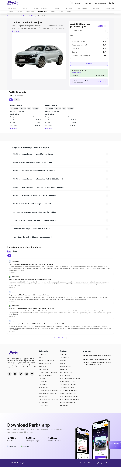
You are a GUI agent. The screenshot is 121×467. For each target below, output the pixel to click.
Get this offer (101, 82)
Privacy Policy (98, 463)
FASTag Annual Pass (45, 375)
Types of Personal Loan (68, 393)
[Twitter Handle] (21, 374)
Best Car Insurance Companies (70, 399)
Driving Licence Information (48, 372)
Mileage (19, 11)
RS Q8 (11, 11)
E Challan (63, 360)
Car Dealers (43, 384)
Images (61, 11)
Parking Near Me (65, 366)
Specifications (30, 11)
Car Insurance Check (67, 387)
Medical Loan (43, 396)
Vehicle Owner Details (67, 381)
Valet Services (43, 369)
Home (9, 16)
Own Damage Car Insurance (48, 399)
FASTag (62, 363)
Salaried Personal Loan (67, 402)
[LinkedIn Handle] (26, 374)
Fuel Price (63, 369)
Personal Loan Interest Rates (49, 393)
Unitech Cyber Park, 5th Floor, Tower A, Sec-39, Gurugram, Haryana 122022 (98, 363)
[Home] (12, 3)
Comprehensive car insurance (48, 390)
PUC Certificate (44, 402)
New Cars (16, 16)
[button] (60, 266)
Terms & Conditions (86, 463)
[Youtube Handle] (32, 374)
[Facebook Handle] (15, 374)
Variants (52, 11)
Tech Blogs (42, 366)
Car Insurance (64, 357)
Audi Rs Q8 (32, 16)
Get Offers (89, 64)
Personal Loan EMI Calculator (70, 378)
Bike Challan (64, 405)
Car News (42, 378)
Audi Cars (24, 16)
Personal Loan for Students (69, 396)
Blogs (41, 357)
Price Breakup (42, 11)
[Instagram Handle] (9, 374)
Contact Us (43, 354)
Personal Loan (65, 375)
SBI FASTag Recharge (46, 360)
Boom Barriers (43, 387)
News (69, 11)
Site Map (106, 463)
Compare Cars (43, 381)
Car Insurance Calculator (68, 384)
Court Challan (43, 405)
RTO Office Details (66, 372)
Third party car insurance (68, 390)
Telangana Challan (45, 363)
